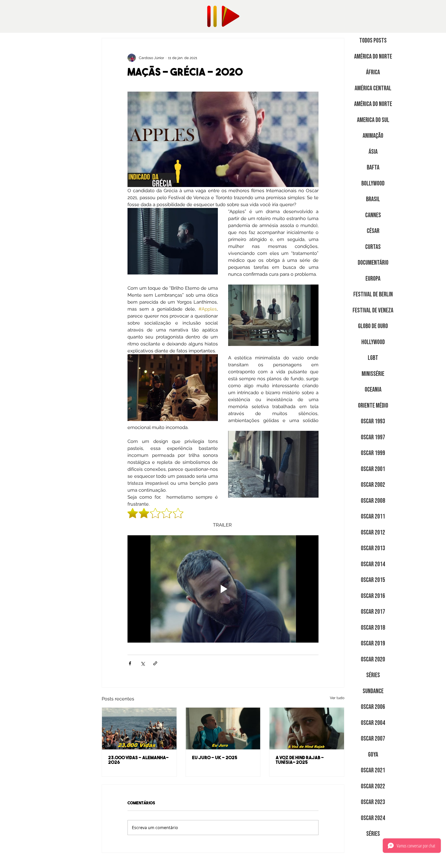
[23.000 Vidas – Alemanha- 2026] (139, 728)
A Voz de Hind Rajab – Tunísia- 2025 (300, 760)
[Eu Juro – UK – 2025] (223, 728)
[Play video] (223, 589)
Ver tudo (337, 698)
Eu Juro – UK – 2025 (214, 758)
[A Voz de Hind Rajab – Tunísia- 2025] (306, 728)
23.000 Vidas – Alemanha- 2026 (138, 760)
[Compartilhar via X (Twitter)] (142, 663)
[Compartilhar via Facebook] (130, 663)
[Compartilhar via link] (155, 663)
